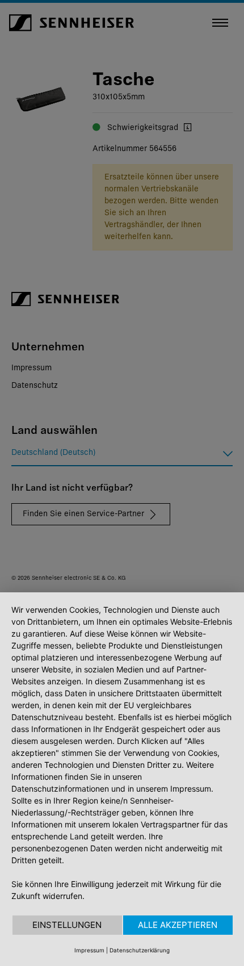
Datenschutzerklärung (140, 950)
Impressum (89, 950)
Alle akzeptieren (177, 924)
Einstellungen (67, 924)
